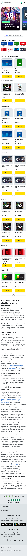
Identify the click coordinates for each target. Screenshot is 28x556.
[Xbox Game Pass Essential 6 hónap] (19, 227)
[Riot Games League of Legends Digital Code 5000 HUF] (20, 87)
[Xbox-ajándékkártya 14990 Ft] (19, 63)
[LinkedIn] (23, 540)
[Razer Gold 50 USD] (7, 277)
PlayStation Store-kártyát (7, 401)
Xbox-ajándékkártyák (14, 368)
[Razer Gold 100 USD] (20, 277)
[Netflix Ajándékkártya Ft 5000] (20, 252)
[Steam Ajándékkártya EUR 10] (7, 159)
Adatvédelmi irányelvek (6, 550)
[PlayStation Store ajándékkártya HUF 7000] (7, 112)
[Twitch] (19, 540)
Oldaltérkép (4, 553)
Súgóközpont (5, 506)
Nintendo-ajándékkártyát (13, 399)
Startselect (4, 510)
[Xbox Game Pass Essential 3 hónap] (7, 227)
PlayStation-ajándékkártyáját (15, 365)
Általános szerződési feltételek (8, 547)
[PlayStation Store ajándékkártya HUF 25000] (19, 133)
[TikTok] (11, 540)
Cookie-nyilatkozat (17, 550)
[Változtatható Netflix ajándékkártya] (7, 252)
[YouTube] (15, 540)
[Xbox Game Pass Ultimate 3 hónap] (7, 87)
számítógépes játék (13, 464)
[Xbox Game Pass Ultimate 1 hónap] (7, 205)
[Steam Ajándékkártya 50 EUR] (7, 180)
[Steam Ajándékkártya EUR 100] (20, 180)
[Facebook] (8, 540)
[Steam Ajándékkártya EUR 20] (20, 159)
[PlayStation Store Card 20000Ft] (7, 63)
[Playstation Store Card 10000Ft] (19, 112)
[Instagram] (4, 540)
